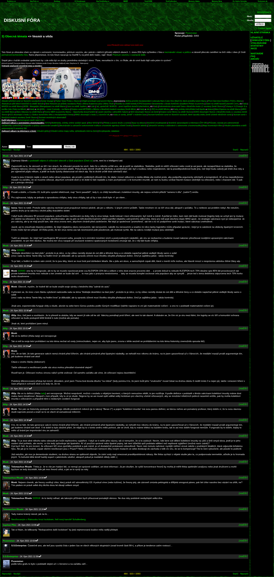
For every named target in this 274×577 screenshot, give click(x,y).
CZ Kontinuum (80, 1)
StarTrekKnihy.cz (102, 1)
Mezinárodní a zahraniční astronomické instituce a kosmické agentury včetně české (95, 125)
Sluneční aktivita (140, 125)
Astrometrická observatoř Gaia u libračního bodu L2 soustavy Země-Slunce (191, 106)
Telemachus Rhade (13, 477)
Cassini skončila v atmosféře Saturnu (113, 112)
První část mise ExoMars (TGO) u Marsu (225, 101)
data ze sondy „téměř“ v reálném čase (130, 115)
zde (93, 106)
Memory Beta (217, 1)
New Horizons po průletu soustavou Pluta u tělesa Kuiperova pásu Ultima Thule (79, 104)
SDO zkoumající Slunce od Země (144, 112)
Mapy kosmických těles (212, 125)
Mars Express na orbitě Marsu (227, 109)
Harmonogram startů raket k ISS (30, 120)
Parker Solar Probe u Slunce (67, 101)
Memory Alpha (194, 1)
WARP (125, 1)
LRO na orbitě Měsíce (160, 109)
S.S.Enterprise (10, 556)
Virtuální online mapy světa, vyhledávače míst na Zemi (74, 131)
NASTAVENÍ (257, 53)
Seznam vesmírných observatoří (52, 117)
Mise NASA (93, 123)
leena (6, 266)
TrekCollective (171, 1)
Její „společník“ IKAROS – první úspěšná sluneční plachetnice (122, 106)
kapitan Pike (9, 525)
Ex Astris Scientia (240, 1)
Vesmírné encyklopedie (157, 123)
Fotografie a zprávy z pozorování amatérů (40, 125)
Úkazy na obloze (138, 123)
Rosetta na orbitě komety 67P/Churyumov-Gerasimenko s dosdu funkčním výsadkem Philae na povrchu (159, 104)
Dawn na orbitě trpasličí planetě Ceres (222, 104)
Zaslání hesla (264, 28)
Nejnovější (7, 150)
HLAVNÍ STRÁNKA (260, 32)
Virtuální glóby (43, 131)
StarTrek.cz (34, 1)
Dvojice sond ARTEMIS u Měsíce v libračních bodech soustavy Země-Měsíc (103, 109)
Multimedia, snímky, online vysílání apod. (69, 123)
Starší (235, 150)
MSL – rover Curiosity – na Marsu (55, 109)
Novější (16, 150)
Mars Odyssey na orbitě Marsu (29, 112)
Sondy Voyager (47, 101)
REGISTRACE (264, 12)
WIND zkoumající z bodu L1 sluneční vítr (92, 115)
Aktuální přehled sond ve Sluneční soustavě (20, 101)
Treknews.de (262, 1)
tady (245, 104)
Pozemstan (191, 33)
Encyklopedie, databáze (109, 131)
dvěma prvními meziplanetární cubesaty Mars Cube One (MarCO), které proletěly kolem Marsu (166, 101)
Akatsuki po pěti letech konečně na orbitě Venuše (23, 104)
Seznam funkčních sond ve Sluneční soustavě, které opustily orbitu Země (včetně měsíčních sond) (190, 115)
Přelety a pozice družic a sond (117, 123)
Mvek (6, 156)
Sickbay (57, 1)
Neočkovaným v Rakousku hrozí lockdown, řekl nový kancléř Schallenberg (48, 519)
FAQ (253, 56)
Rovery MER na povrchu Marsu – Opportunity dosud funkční (70, 112)
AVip (5, 187)
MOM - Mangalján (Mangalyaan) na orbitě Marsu (44, 106)
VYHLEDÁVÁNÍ (258, 43)
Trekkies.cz (11, 1)
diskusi (210, 109)
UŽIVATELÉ (257, 37)
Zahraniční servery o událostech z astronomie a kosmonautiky (174, 125)
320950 (20, 250)
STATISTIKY (257, 45)
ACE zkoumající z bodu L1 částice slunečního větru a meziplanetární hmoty (41, 115)
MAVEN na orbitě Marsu (12, 106)
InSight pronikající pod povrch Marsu (97, 101)
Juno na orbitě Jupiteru (77, 106)
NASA (47, 123)
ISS (100, 123)
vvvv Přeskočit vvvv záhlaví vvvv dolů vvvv (125, 45)
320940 (21, 270)
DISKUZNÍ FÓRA (261, 40)
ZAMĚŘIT (243, 156)
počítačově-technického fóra (15, 55)
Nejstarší (244, 150)
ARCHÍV (255, 59)
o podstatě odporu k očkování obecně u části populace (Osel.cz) (60, 160)
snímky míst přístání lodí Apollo (192, 109)
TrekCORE (148, 1)
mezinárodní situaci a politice (177, 52)
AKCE (254, 48)
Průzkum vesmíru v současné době (129, 55)
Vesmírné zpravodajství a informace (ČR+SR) (187, 123)
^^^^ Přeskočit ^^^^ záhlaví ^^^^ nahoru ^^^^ (125, 136)
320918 (36, 498)
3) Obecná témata (14, 36)
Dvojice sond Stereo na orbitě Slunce (176, 112)
